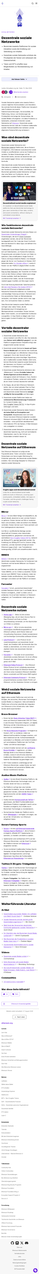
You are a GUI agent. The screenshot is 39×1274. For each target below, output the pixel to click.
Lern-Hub (4, 1032)
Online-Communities (7, 1171)
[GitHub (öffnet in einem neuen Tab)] (12, 1243)
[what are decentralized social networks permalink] (0, 139)
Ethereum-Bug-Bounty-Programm (11, 1185)
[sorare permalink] (0, 824)
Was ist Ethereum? (6, 1036)
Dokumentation (5, 1133)
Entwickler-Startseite (7, 1126)
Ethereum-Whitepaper (8, 1209)
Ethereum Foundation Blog (10, 1191)
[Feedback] (35, 1270)
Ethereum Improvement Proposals (11, 1226)
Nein (16, 994)
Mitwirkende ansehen (21, 92)
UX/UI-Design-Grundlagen (9, 1150)
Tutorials (4, 1129)
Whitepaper (13, 814)
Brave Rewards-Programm (17, 731)
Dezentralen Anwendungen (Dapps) (13, 234)
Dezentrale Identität (7, 1108)
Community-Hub (6, 1167)
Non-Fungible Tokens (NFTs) (20, 538)
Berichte (3, 1233)
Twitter (5, 868)
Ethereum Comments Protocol (15, 677)
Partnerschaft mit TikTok (24, 800)
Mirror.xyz (8, 627)
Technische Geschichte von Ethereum (12, 1219)
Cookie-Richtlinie (19, 1266)
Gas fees (4, 1053)
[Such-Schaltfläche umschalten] (32, 3)
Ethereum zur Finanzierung (14, 858)
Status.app (8, 615)
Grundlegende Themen (8, 1146)
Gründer (3, 1157)
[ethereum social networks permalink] (0, 445)
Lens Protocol (9, 640)
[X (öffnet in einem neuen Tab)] (21, 1243)
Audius (7, 779)
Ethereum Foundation (7, 1188)
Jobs (19, 1256)
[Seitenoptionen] (13, 96)
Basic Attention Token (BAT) (25, 718)
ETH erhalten (5, 1088)
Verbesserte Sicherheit (8, 1216)
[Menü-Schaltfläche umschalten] (36, 3)
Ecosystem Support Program (10, 1195)
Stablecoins (4, 1094)
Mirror (4, 516)
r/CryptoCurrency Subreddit (14, 982)
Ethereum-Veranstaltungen (9, 1174)
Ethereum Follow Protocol (14, 665)
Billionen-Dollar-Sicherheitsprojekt (11, 1236)
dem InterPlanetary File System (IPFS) (18, 287)
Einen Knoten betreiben (8, 1056)
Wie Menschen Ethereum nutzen (11, 1067)
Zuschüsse (4, 1143)
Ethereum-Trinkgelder (12, 881)
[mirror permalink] (0, 511)
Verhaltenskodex (19, 1253)
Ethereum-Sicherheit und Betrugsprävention (14, 1060)
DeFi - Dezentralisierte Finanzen (11, 1101)
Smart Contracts (6, 1050)
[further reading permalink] (0, 904)
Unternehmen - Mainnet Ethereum (12, 1153)
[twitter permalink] (0, 863)
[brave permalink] (0, 714)
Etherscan (26, 843)
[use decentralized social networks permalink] (0, 608)
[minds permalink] (0, 554)
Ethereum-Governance (8, 1229)
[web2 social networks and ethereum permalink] (0, 691)
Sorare (7, 828)
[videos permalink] (0, 952)
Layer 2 (3, 1115)
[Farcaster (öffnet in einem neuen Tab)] (17, 1243)
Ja (7, 994)
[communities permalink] (0, 977)
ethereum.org (7, 1023)
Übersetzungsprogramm (8, 1181)
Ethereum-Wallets (6, 1043)
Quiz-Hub (4, 1063)
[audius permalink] (0, 775)
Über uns (19, 1247)
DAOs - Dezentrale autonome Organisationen (14, 1105)
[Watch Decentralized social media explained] (19, 191)
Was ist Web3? (5, 1046)
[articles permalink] (0, 910)
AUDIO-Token (27, 794)
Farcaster (5, 588)
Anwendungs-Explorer (8, 1091)
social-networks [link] (8, 32)
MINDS (4, 559)
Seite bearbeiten (20, 97)
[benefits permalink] (0, 329)
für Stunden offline (21, 263)
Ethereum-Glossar (6, 1070)
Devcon (4, 1198)
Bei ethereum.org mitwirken (9, 1178)
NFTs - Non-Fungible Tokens (10, 1098)
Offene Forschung (6, 1223)
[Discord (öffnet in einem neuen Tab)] (26, 1243)
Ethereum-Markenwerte (19, 1250)
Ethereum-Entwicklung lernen (10, 1140)
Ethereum (15, 123)
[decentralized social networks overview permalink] (0, 226)
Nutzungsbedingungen (19, 1262)
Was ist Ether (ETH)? (7, 1039)
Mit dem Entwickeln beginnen (10, 1136)
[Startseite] (2, 3)
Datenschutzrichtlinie (19, 1259)
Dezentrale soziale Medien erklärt (16, 956)
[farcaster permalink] (0, 584)
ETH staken (4, 1112)
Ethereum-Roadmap (7, 1212)
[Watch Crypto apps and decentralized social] (19, 478)
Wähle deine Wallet (7, 1084)
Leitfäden (4, 1081)
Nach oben (21, 1017)
